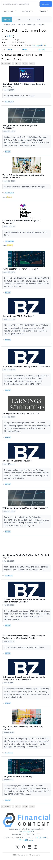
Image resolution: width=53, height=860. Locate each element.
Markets (7, 19)
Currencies (21, 24)
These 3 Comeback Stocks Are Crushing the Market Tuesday (23, 176)
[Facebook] (23, 847)
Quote (9, 49)
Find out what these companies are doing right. (25, 187)
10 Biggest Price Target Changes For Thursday (25, 508)
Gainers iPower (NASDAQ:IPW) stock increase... (25, 647)
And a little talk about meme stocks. (20, 96)
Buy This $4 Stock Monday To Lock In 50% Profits (22, 728)
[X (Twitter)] (17, 847)
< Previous (6, 63)
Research (41, 49)
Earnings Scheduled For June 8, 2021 (20, 413)
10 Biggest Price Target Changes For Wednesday (19, 126)
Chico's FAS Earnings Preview (17, 461)
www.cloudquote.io (26, 832)
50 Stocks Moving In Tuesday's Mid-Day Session (26, 366)
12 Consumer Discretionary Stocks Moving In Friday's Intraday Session (23, 600)
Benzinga (7, 151)
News (13, 24)
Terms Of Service (26, 840)
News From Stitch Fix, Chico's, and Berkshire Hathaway (23, 85)
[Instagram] (35, 847)
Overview (7, 24)
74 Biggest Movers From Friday (18, 776)
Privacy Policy (41, 837)
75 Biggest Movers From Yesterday (20, 269)
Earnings (10, 245)
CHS (10, 36)
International (31, 24)
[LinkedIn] (29, 847)
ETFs (28, 19)
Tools (38, 19)
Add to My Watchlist (39, 45)
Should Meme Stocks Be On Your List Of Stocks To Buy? (26, 556)
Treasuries (41, 24)
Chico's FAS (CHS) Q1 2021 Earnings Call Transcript (21, 221)
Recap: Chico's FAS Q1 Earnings (18, 316)
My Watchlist (26, 11)
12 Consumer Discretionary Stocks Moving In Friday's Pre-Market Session (23, 678)
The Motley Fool (9, 101)
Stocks (18, 19)
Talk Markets (8, 575)
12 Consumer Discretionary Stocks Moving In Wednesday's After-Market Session (23, 637)
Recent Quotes (8, 11)
